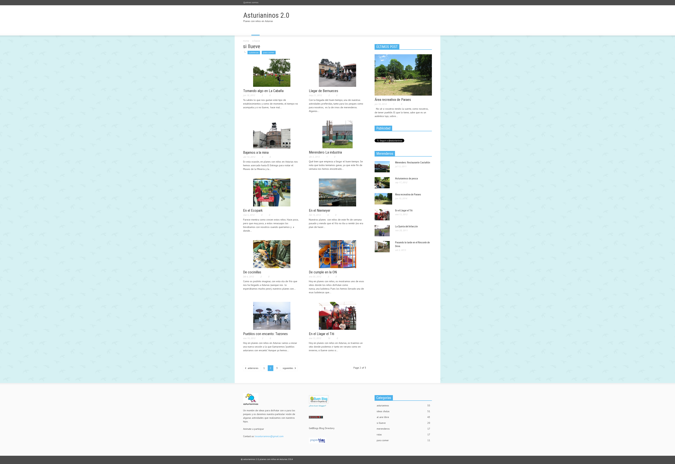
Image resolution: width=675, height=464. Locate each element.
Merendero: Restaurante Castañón (412, 162)
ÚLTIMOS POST (387, 47)
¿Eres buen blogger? (317, 406)
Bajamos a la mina (256, 152)
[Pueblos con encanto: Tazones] (271, 315)
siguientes (288, 368)
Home (246, 41)
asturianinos (403, 405)
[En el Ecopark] (271, 192)
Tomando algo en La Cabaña (263, 91)
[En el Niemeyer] (337, 192)
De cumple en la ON (323, 272)
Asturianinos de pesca (406, 178)
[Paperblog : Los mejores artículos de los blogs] (317, 440)
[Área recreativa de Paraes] (403, 74)
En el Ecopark (253, 210)
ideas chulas (403, 411)
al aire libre (403, 417)
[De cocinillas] (271, 253)
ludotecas (254, 52)
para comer (268, 52)
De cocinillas (252, 272)
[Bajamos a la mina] (271, 134)
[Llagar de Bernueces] (337, 72)
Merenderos (384, 153)
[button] (428, 30)
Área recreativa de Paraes (393, 100)
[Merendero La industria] (337, 134)
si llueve (403, 422)
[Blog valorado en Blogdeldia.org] (319, 399)
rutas (403, 434)
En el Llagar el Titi (321, 334)
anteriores (252, 368)
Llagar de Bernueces (323, 91)
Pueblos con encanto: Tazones (265, 334)
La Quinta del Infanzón (406, 226)
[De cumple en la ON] (337, 253)
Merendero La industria (325, 152)
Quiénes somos (250, 2)
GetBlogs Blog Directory (322, 428)
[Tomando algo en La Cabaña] (271, 72)
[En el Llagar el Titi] (337, 315)
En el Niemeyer (319, 210)
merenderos (403, 428)
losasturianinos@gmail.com (269, 436)
